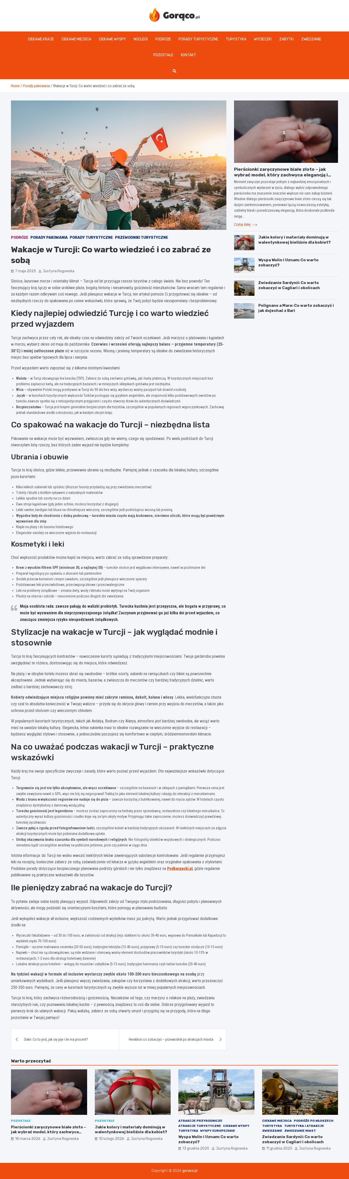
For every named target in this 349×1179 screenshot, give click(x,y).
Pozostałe (163, 55)
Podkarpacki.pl (180, 868)
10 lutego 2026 (111, 1139)
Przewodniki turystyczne (141, 237)
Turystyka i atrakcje (304, 1126)
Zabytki (286, 39)
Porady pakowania (49, 237)
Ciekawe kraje (41, 39)
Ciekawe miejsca (76, 39)
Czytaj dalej (242, 224)
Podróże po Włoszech (313, 1121)
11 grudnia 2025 (279, 1148)
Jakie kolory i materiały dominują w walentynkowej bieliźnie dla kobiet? (294, 240)
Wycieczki (263, 39)
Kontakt (188, 55)
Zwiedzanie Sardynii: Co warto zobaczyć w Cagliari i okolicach (289, 285)
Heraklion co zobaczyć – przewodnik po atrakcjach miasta (171, 1039)
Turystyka (236, 39)
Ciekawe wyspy (112, 39)
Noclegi (141, 39)
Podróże (163, 39)
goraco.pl (189, 1171)
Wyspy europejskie (217, 1130)
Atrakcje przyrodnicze (200, 1121)
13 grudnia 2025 (195, 1148)
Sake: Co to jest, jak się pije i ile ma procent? (56, 1039)
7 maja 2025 (25, 271)
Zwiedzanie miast (300, 1130)
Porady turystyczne (198, 39)
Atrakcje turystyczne (199, 1126)
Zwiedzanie (311, 39)
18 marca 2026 (27, 1139)
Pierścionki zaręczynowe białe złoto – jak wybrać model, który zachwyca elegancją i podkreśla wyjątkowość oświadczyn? (281, 175)
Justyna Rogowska (58, 271)
